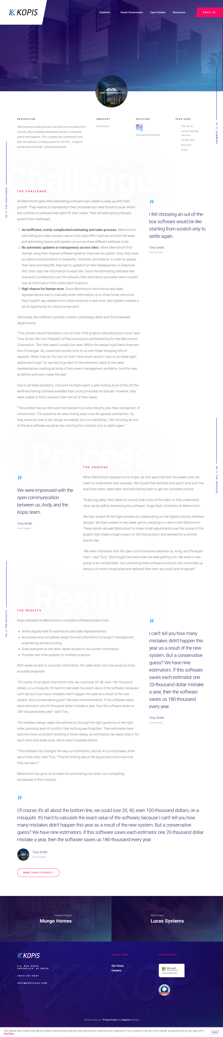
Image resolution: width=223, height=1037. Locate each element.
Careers (116, 970)
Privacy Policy (110, 1020)
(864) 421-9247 (28, 975)
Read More (9, 1033)
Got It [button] (215, 1032)
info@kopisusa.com (32, 983)
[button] (38, 872)
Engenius (126, 1020)
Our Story (118, 965)
